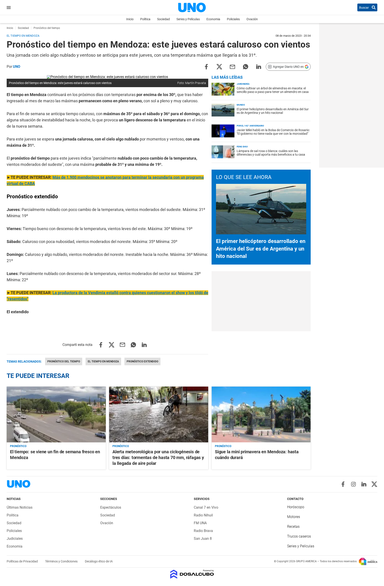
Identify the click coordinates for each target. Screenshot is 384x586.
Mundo (241, 105)
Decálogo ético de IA (99, 561)
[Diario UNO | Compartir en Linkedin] (258, 66)
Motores (293, 517)
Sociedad (163, 19)
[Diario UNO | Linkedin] (364, 484)
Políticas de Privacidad (22, 561)
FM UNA (200, 523)
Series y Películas (188, 19)
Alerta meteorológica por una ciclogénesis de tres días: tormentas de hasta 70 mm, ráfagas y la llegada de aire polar (158, 457)
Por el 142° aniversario (250, 125)
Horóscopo (295, 507)
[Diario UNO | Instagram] (353, 484)
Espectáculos (110, 507)
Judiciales (15, 538)
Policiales (233, 19)
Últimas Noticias (19, 507)
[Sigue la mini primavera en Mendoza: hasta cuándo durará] (261, 414)
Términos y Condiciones (61, 561)
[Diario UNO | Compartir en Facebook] (206, 66)
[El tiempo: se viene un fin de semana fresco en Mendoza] (56, 414)
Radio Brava (203, 531)
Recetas (293, 526)
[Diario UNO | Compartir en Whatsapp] (245, 66)
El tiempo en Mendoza (103, 361)
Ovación (252, 19)
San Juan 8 (203, 538)
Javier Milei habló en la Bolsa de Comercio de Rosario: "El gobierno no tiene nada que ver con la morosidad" (273, 131)
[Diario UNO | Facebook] (343, 484)
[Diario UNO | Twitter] (374, 484)
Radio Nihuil (203, 515)
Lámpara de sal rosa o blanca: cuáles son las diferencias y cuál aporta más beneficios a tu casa (271, 152)
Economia (213, 19)
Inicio (130, 19)
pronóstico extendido (142, 361)
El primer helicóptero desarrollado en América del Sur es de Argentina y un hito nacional (273, 110)
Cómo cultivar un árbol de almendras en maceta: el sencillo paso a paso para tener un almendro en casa (273, 90)
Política (145, 19)
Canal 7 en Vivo (206, 507)
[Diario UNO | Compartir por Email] (232, 66)
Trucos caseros (299, 536)
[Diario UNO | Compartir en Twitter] (219, 66)
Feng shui (242, 146)
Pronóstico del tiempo (63, 361)
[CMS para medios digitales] (192, 574)
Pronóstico (18, 446)
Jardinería (243, 84)
